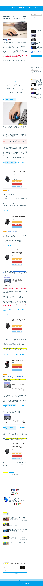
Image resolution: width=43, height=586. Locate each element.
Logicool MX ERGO (11, 268)
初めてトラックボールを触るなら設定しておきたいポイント (15, 93)
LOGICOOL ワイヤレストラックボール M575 (13, 85)
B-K (9, 497)
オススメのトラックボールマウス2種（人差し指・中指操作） (15, 89)
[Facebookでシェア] (5, 40)
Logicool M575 (10, 190)
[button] (10, 40)
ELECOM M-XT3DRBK (12, 231)
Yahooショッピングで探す (17, 186)
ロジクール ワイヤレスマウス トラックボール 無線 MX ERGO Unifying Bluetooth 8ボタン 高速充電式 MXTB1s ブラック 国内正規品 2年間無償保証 (18, 252)
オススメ (10, 472)
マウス (13, 472)
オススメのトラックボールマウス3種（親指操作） (13, 84)
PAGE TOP (22, 580)
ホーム (23, 583)
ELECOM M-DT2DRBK (12, 335)
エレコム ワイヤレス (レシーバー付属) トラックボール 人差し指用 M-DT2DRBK (18, 321)
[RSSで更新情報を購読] (17, 494)
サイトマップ (40, 583)
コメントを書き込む (14, 573)
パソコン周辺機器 (5, 472)
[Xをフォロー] (12, 494)
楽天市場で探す (17, 224)
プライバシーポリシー (31, 583)
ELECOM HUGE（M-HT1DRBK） (14, 374)
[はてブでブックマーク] (6, 40)
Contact (36, 583)
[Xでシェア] (3, 40)
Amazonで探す (17, 181)
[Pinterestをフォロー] (14, 494)
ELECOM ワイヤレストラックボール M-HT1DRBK (14, 92)
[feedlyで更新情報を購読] (15, 494)
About (26, 583)
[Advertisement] (15, 73)
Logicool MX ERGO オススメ (10, 88)
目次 (13, 81)
